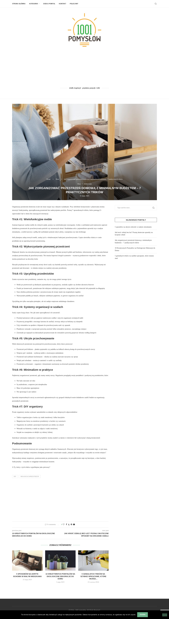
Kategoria (33, 4)
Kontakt (62, 4)
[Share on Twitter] (69, 525)
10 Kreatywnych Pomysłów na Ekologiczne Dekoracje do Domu (60, 576)
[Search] (155, 3)
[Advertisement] (84, 67)
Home (48, 179)
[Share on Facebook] (66, 524)
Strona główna (18, 4)
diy (15, 476)
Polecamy (74, 4)
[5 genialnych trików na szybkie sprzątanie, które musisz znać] (93, 560)
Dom (57, 179)
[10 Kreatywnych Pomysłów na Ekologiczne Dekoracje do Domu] (60, 560)
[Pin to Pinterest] (71, 524)
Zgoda (142, 615)
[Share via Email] (74, 524)
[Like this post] (63, 524)
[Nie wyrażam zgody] (164, 614)
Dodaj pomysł (49, 4)
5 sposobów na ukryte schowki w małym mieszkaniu (133, 227)
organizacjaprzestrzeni (29, 476)
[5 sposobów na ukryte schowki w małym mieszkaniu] (27, 560)
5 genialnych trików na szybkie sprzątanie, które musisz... (93, 576)
